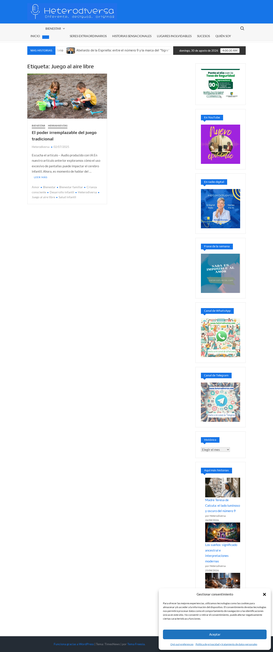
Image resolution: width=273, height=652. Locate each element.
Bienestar (53, 28)
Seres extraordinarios (88, 36)
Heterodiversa (40, 146)
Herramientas (57, 125)
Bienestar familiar (71, 187)
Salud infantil (67, 197)
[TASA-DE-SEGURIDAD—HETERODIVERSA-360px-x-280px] (220, 84)
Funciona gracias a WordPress (74, 644)
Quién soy (223, 36)
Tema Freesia (136, 644)
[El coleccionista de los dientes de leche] (222, 582)
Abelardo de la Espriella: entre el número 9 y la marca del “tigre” (110, 50)
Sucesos (203, 36)
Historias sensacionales (131, 36)
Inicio (35, 36)
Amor (35, 187)
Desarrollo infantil (62, 192)
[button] (264, 594)
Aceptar (215, 634)
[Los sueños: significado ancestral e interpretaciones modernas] (222, 532)
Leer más (40, 177)
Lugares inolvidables (174, 36)
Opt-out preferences (181, 644)
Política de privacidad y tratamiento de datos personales (226, 644)
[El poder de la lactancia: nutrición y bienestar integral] (164, 50)
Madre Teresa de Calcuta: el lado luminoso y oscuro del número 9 (222, 505)
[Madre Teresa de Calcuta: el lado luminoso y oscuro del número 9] (222, 487)
